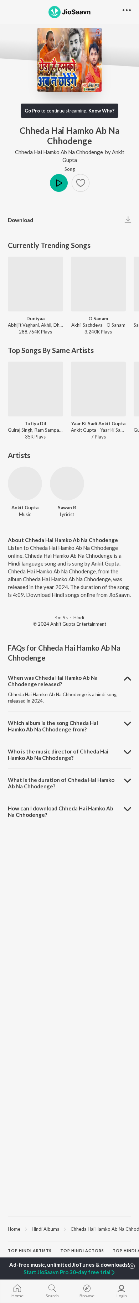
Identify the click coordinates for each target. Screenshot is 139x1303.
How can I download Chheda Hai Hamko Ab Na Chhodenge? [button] (60, 811)
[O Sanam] (98, 284)
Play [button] (59, 183)
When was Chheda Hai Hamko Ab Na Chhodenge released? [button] (53, 680)
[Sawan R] (67, 484)
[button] (80, 183)
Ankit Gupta (24, 507)
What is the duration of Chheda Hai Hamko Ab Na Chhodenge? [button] (61, 783)
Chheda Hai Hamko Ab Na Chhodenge (59, 152)
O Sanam (98, 318)
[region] (69, 1229)
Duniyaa (35, 318)
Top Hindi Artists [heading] (30, 1250)
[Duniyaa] (35, 284)
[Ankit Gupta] (25, 484)
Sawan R (67, 507)
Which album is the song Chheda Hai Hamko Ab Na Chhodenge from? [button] (53, 726)
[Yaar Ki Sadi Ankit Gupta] (98, 389)
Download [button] (20, 220)
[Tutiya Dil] (35, 389)
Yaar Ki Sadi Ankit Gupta (98, 423)
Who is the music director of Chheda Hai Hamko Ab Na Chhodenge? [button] (58, 754)
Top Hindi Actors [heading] (82, 1250)
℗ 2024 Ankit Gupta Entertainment (69, 624)
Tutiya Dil (35, 423)
